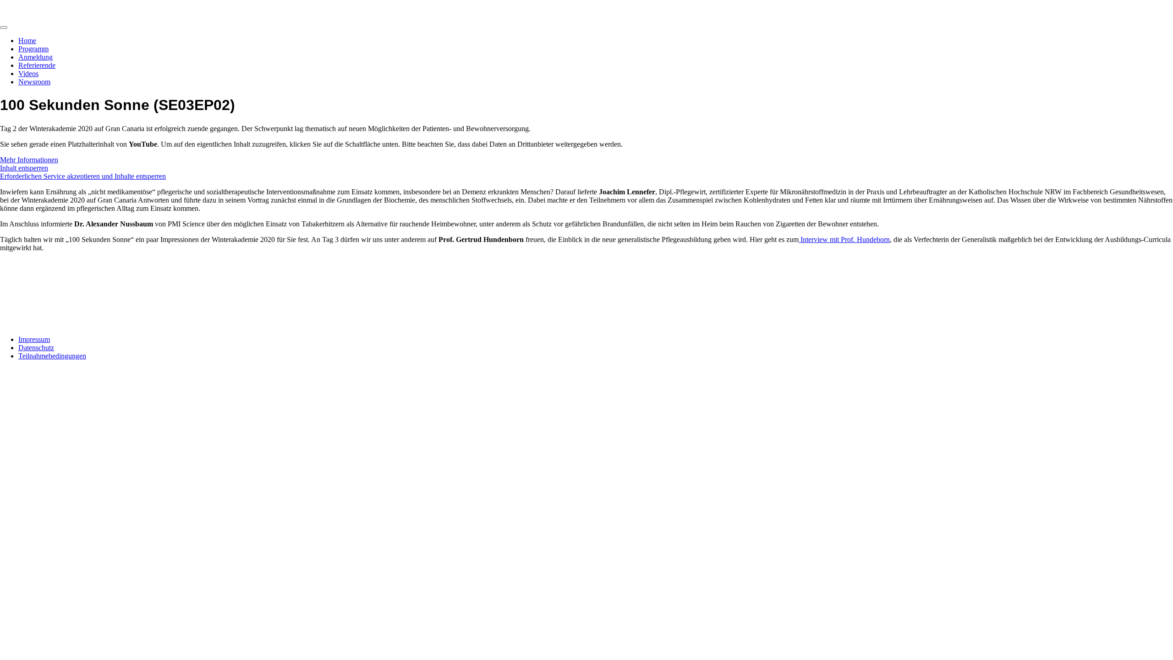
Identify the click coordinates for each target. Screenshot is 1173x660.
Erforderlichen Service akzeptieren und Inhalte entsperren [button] (83, 176)
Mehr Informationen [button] (29, 160)
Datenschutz (36, 348)
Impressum (34, 339)
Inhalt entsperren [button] (24, 168)
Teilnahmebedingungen (52, 356)
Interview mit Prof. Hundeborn (844, 239)
